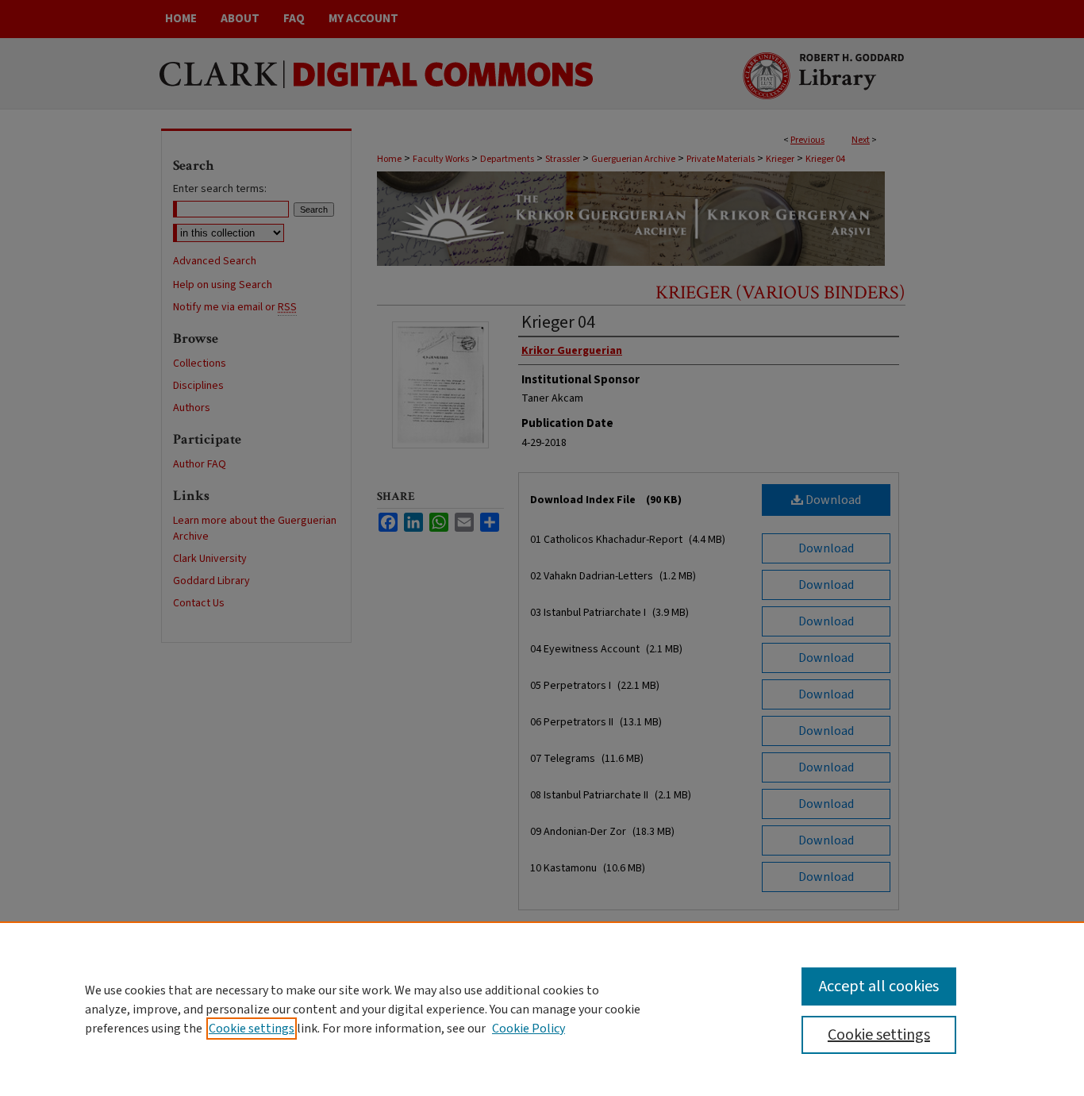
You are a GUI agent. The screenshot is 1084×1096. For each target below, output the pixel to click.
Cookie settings (251, 1028)
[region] (542, 1008)
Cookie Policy (528, 1028)
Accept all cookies (879, 986)
